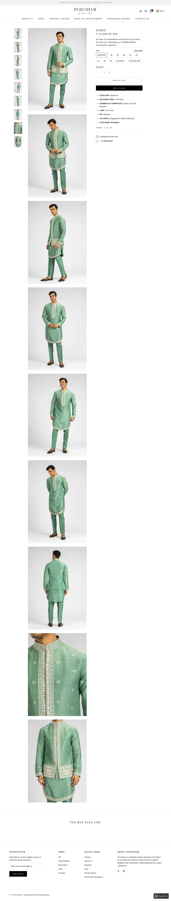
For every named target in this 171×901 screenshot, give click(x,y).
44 (136, 55)
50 (111, 61)
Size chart (138, 50)
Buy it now (119, 88)
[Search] (146, 11)
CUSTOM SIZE (134, 61)
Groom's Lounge (59, 19)
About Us (27, 19)
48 (104, 61)
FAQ (86, 869)
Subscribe (18, 874)
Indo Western (64, 861)
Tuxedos (61, 873)
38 (118, 55)
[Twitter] (107, 127)
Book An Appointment (88, 19)
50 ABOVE (120, 61)
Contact (87, 857)
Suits (60, 869)
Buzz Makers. (45, 895)
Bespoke (87, 865)
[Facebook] (104, 127)
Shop (41, 19)
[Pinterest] (110, 127)
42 (130, 55)
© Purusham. (16, 895)
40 (124, 55)
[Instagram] (124, 870)
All (59, 857)
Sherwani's (63, 865)
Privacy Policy (90, 873)
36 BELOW (101, 55)
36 (111, 55)
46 (98, 61)
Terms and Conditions (93, 877)
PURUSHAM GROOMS (118, 19)
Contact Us (142, 19)
